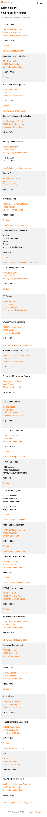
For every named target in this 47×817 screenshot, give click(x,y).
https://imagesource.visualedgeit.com (18, 802)
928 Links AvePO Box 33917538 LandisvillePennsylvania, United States (15, 305)
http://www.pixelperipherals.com (16, 582)
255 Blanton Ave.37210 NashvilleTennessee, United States (13, 92)
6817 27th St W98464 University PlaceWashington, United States (14, 595)
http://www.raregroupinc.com (15, 639)
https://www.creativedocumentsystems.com (21, 262)
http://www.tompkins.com (13, 748)
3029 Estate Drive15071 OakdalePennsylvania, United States (15, 149)
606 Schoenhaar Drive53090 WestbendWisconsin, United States (13, 384)
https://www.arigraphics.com (14, 110)
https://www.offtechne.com (14, 519)
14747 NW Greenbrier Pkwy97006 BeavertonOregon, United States (15, 532)
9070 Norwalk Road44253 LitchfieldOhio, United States (11, 181)
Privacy (38, 812)
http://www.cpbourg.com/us (14, 50)
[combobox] (23, 17)
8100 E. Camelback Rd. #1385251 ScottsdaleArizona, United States (15, 675)
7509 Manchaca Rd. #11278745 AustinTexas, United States (14, 330)
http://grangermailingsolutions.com (17, 345)
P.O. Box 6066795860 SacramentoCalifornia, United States (13, 64)
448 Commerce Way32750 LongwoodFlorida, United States (12, 704)
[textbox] (22, 17)
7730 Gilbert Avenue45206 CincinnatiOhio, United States (11, 653)
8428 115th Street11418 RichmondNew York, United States (13, 438)
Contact (6, 45)
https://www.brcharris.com (13, 225)
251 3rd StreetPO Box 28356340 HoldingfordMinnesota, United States (13, 411)
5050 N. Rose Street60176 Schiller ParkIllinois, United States (12, 730)
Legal (30, 812)
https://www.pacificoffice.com (15, 551)
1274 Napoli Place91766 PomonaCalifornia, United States (13, 564)
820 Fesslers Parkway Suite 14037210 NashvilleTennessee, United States (16, 358)
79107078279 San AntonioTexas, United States (11, 761)
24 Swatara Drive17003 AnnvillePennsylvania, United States (15, 275)
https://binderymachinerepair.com (17, 168)
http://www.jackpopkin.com (14, 456)
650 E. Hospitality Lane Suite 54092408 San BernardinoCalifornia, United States (17, 787)
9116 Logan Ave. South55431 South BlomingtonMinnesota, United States (13, 124)
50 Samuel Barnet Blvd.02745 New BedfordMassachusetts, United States (15, 32)
